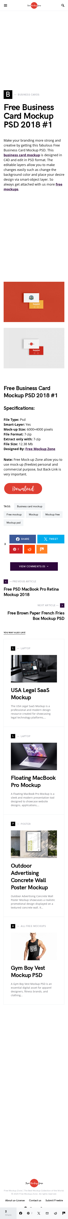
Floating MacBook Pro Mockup (33, 782)
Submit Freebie (54, 1200)
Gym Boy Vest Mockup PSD (28, 972)
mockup (33, 514)
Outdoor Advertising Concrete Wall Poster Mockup (29, 876)
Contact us (35, 1200)
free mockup (14, 514)
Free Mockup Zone (40, 449)
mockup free (52, 514)
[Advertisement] (34, 45)
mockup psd (13, 522)
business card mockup (29, 506)
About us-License (15, 1200)
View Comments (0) (32, 566)
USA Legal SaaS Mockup (30, 694)
